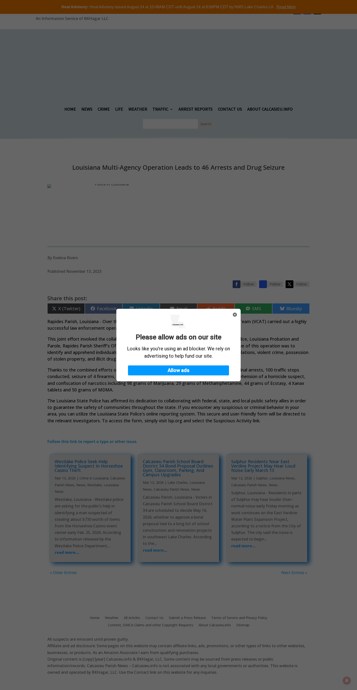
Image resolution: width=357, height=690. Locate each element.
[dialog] (178, 345)
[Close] (235, 314)
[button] (178, 370)
